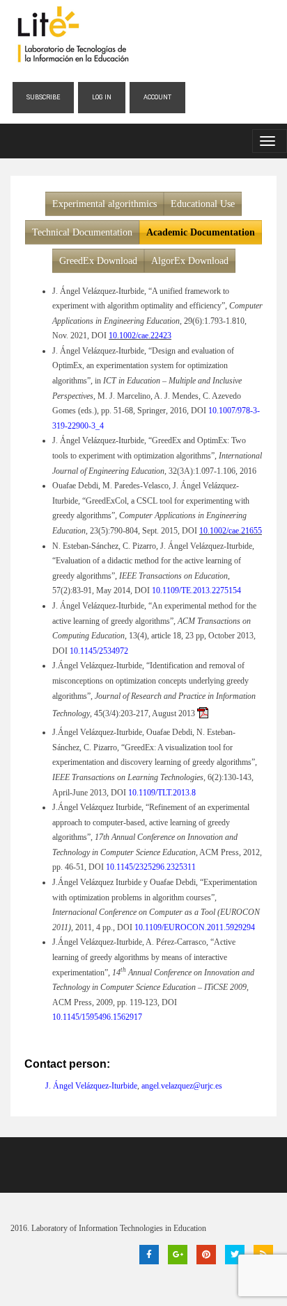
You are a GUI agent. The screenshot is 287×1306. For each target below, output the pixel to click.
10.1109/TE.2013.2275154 (196, 590)
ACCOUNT (157, 97)
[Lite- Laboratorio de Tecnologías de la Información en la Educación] (72, 34)
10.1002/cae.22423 (140, 335)
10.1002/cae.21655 (230, 531)
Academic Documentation (200, 232)
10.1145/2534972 (99, 651)
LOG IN (101, 97)
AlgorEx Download (189, 261)
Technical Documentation (82, 232)
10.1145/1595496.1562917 (97, 1017)
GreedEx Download (98, 261)
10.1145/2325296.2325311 (151, 867)
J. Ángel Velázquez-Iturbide (91, 1086)
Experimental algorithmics (104, 204)
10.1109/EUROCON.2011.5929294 (194, 927)
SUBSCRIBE (43, 97)
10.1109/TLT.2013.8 (162, 792)
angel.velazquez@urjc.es (181, 1086)
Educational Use (203, 204)
